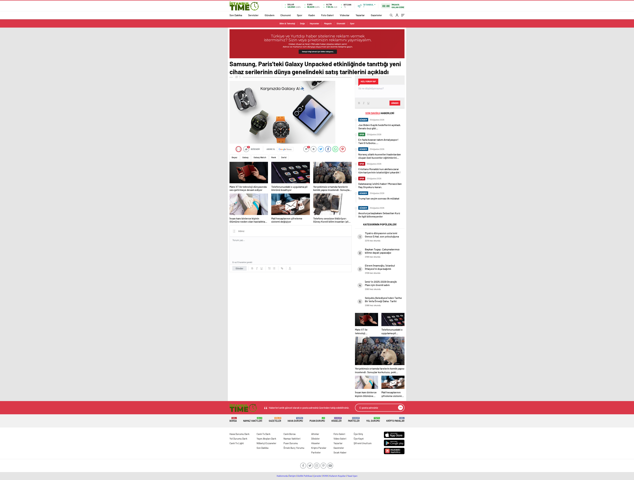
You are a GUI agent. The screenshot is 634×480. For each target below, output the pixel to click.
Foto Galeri (327, 15)
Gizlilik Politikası (304, 476)
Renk (273, 157)
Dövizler (315, 438)
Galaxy (245, 157)
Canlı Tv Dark (263, 433)
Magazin (328, 23)
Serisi (283, 157)
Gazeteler (376, 15)
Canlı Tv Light (236, 443)
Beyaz (234, 157)
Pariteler (354, 419)
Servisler (253, 15)
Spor (299, 15)
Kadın (311, 15)
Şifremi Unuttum (362, 443)
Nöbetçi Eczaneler (266, 443)
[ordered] (269, 268)
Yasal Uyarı (352, 476)
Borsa (233, 419)
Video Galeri (340, 438)
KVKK (325, 476)
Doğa (302, 23)
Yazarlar (360, 15)
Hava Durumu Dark (239, 433)
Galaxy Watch (260, 157)
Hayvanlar (314, 23)
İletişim (292, 476)
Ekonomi (286, 15)
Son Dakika (235, 15)
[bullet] (274, 268)
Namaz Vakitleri (252, 419)
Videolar (345, 15)
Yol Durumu (373, 419)
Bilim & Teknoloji (287, 23)
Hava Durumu (295, 419)
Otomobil (341, 23)
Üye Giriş (358, 433)
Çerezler (317, 476)
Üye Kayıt (359, 438)
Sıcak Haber (340, 452)
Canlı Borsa (289, 433)
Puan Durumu (317, 419)
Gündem (269, 15)
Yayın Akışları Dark (266, 438)
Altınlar (315, 433)
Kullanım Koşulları (337, 476)
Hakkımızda (282, 476)
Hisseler (336, 419)
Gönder (239, 268)
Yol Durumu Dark (238, 438)
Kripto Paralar (395, 419)
